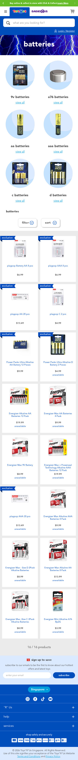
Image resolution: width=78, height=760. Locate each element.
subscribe (64, 675)
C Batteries (20, 195)
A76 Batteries (58, 97)
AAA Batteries (58, 146)
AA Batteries (20, 146)
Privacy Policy (53, 756)
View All (20, 102)
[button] (3, 3)
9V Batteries (20, 97)
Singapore (38, 689)
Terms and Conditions (28, 756)
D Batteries (58, 195)
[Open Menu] (5, 11)
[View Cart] (72, 11)
